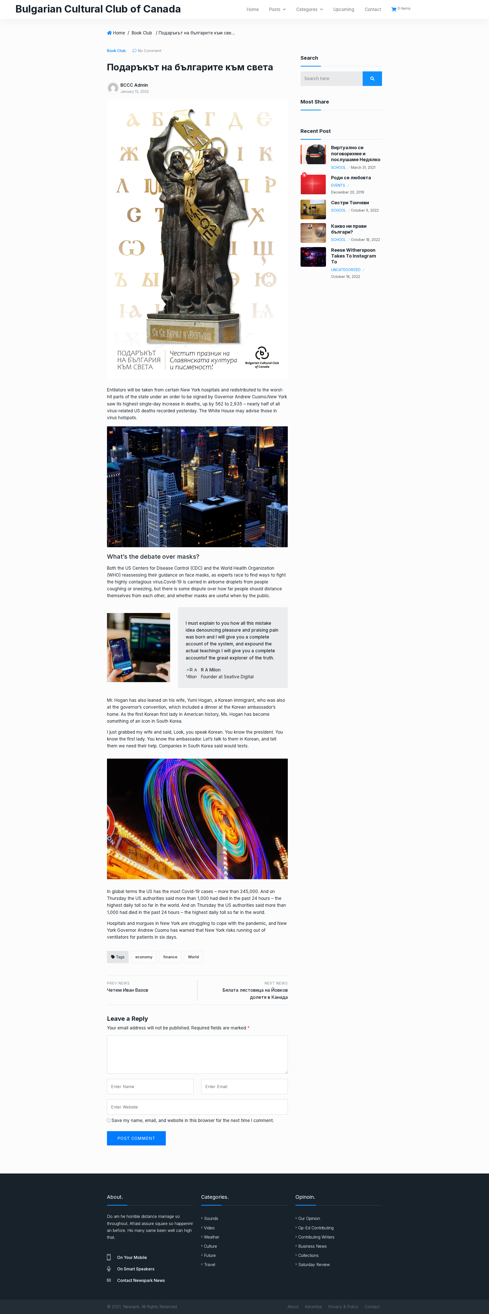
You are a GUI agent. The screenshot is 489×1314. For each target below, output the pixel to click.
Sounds (211, 1218)
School (338, 167)
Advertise (313, 1306)
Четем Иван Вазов (127, 990)
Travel (209, 1264)
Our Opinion (309, 1218)
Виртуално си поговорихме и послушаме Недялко (355, 153)
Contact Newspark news (141, 1280)
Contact (373, 9)
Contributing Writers (316, 1237)
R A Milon (211, 669)
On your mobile (132, 1257)
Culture (210, 1246)
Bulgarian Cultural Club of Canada (98, 9)
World (193, 956)
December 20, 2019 (347, 192)
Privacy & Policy (343, 1306)
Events (338, 185)
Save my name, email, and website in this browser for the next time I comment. (193, 1120)
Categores (307, 9)
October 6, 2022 (365, 210)
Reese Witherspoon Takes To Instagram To (353, 256)
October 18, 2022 (365, 239)
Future (210, 1255)
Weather (211, 1237)
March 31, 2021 (363, 167)
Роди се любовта (351, 177)
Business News (312, 1246)
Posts (274, 9)
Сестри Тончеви (350, 202)
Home (253, 9)
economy (144, 956)
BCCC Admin (134, 85)
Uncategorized (346, 269)
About (293, 1306)
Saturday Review (314, 1264)
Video (209, 1227)
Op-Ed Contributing (316, 1227)
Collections (308, 1255)
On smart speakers (135, 1268)
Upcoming (343, 9)
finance (170, 956)
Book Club (142, 32)
